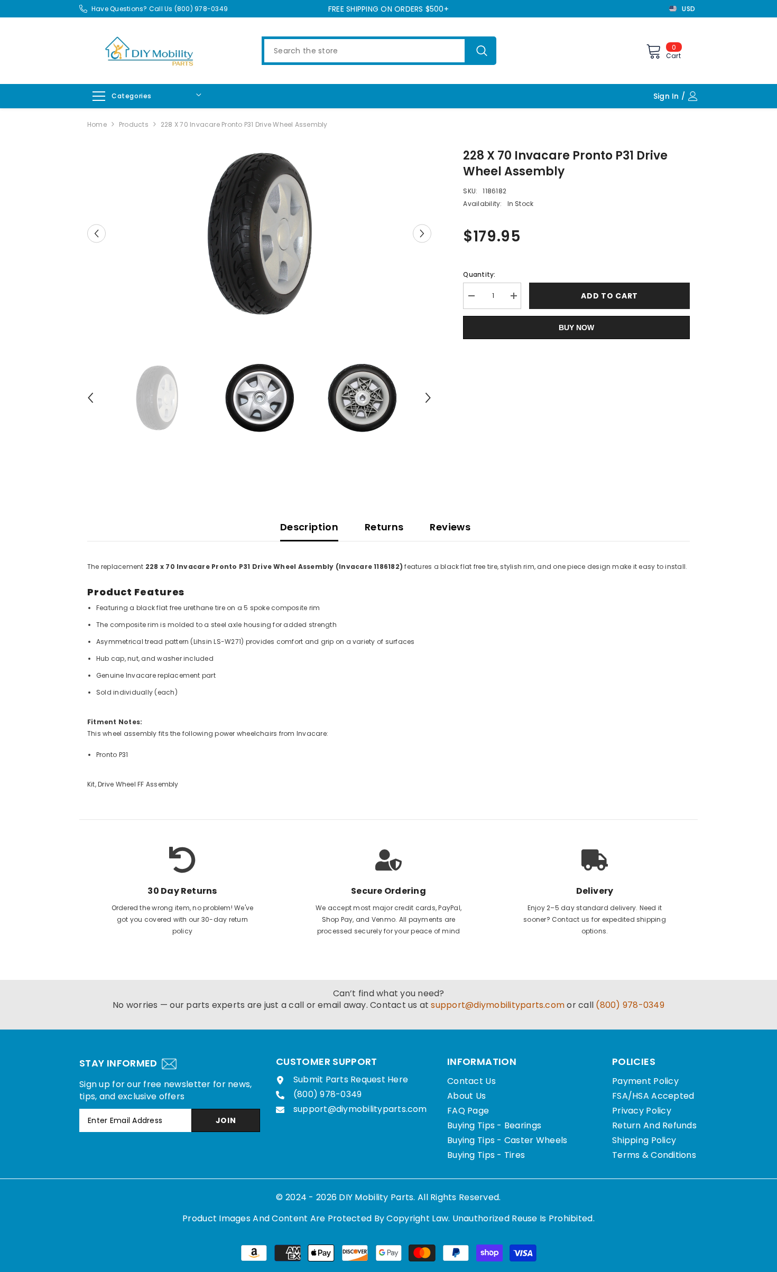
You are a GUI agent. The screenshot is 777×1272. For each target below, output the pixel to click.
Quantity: (479, 274)
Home (97, 124)
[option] (259, 234)
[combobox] (364, 50)
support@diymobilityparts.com (498, 1005)
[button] (96, 234)
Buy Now (576, 327)
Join (226, 1120)
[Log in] (695, 96)
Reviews (450, 527)
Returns (384, 527)
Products (134, 124)
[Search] (379, 50)
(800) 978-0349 (630, 1005)
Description (309, 527)
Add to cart (609, 296)
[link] (182, 879)
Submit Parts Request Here (350, 1079)
